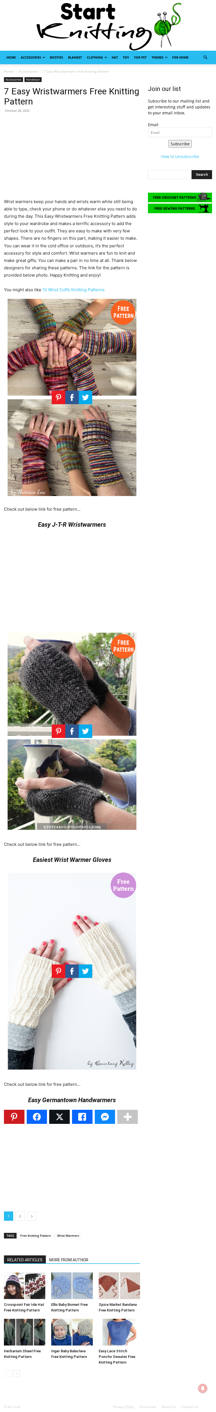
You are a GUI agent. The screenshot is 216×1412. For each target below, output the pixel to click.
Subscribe (180, 143)
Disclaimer (148, 1406)
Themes (157, 57)
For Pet (140, 57)
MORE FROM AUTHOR (68, 1260)
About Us (169, 1406)
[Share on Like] (82, 1117)
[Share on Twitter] (59, 1117)
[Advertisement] (72, 158)
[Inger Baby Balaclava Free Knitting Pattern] (72, 1332)
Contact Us (190, 1406)
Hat (115, 57)
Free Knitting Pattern (35, 1235)
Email (153, 124)
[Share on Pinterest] (14, 1117)
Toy (126, 57)
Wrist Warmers (68, 1235)
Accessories (31, 57)
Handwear (33, 79)
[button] (205, 57)
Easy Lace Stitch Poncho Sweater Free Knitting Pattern (117, 1356)
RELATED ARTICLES (24, 1260)
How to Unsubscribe (180, 156)
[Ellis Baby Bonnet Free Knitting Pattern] (72, 1285)
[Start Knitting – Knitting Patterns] (108, 25)
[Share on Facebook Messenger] (105, 1117)
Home (11, 57)
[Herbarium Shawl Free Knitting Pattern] (24, 1332)
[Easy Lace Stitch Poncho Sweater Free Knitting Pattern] (119, 1332)
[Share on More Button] (127, 1117)
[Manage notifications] (202, 1388)
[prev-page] (7, 1373)
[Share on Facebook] (37, 1117)
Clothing (95, 57)
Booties (56, 57)
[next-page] (16, 1373)
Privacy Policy (123, 1406)
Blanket (75, 57)
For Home (180, 57)
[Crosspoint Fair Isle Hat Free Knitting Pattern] (24, 1285)
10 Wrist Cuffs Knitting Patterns (73, 289)
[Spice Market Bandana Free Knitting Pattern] (119, 1285)
